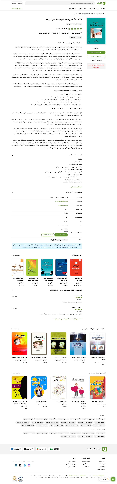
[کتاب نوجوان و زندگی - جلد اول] (39, 343)
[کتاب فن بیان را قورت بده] (97, 387)
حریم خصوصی (102, 466)
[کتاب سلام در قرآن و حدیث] (78, 343)
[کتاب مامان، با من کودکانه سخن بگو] (78, 387)
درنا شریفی (83, 406)
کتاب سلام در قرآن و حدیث (79, 357)
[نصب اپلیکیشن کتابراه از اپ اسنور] (29, 449)
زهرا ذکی (64, 404)
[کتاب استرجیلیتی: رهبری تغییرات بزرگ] (32, 267)
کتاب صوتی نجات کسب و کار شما (48, 279)
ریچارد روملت (20, 283)
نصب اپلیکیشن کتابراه (98, 475)
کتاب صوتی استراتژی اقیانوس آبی (62, 279)
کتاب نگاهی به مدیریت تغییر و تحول (97, 358)
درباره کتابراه (102, 461)
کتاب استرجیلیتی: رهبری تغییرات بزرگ (33, 279)
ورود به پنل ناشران (70, 464)
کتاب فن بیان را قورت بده (98, 401)
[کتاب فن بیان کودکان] (39, 387)
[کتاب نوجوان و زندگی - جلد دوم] (19, 343)
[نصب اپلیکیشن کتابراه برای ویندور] (16, 449)
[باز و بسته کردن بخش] (13, 43)
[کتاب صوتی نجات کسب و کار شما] (47, 267)
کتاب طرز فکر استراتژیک (78, 279)
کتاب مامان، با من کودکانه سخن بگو (79, 402)
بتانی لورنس (50, 283)
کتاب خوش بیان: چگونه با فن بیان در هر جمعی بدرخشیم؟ (19, 402)
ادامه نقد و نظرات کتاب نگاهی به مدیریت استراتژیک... (67, 319)
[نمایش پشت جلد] (88, 42)
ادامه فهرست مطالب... (76, 187)
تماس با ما (87, 466)
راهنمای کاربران (86, 464)
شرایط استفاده (101, 464)
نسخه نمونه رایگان (96, 56)
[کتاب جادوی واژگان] (58, 387)
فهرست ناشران (71, 466)
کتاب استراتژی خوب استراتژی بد (18, 279)
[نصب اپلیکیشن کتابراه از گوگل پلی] (41, 449)
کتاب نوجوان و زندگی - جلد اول (39, 357)
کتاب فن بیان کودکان (41, 401)
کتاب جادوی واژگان (61, 401)
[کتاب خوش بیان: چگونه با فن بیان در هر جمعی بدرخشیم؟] (19, 387)
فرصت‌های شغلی (101, 469)
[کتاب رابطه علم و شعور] (58, 343)
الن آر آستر (35, 283)
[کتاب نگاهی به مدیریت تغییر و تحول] (97, 343)
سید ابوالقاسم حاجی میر (61, 201)
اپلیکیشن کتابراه (16, 8)
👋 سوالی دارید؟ (104, 479)
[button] (96, 31)
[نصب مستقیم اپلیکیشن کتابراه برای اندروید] (54, 449)
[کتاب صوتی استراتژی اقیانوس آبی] (61, 267)
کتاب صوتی (83, 475)
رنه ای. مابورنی (63, 283)
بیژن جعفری (24, 406)
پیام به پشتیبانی (86, 461)
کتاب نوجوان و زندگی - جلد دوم (19, 357)
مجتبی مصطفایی (101, 404)
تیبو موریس (79, 283)
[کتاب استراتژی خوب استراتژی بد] (17, 267)
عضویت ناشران (71, 461)
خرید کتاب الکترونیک (96, 52)
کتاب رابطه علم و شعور (60, 357)
